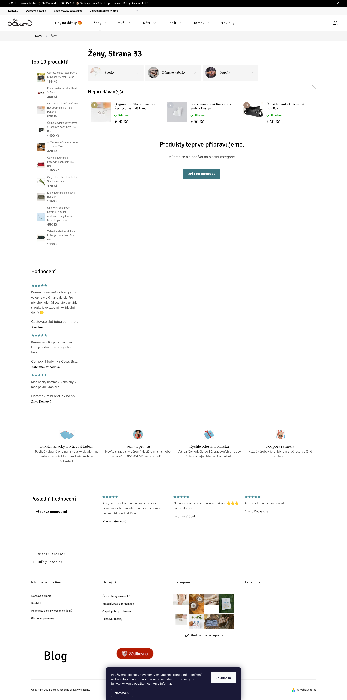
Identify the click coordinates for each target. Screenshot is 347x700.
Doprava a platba (36, 10)
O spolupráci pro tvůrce (104, 10)
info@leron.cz (50, 561)
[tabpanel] (126, 113)
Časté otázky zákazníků (68, 10)
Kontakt (13, 10)
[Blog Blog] (63, 657)
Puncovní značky (112, 619)
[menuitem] (68, 23)
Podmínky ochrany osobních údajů (51, 610)
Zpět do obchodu (201, 174)
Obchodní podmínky (43, 618)
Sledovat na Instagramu (206, 635)
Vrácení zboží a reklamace (118, 603)
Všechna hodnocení (51, 512)
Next (314, 89)
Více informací (163, 683)
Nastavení (122, 693)
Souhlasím (223, 678)
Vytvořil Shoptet (306, 689)
